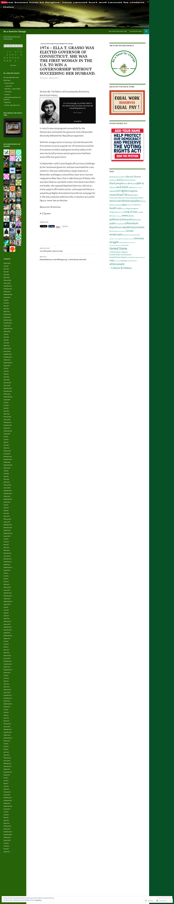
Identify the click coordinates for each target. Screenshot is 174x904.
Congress (132, 191)
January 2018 (7, 556)
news (125, 215)
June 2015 (6, 644)
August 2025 (7, 297)
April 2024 (6, 343)
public (112, 223)
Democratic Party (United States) (132, 198)
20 (4, 57)
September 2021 (8, 431)
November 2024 (8, 323)
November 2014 (8, 664)
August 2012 (7, 740)
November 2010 (8, 800)
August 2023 (7, 365)
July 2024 (6, 334)
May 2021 (6, 442)
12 (21, 51)
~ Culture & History (120, 268)
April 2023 (6, 377)
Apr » (14, 65)
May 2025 (6, 306)
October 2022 (7, 394)
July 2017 (6, 573)
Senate (130, 231)
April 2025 (6, 308)
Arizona (112, 177)
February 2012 (7, 758)
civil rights (121, 190)
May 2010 (6, 817)
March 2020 (7, 482)
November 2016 (8, 596)
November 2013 (8, 698)
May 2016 (6, 613)
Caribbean (131, 187)
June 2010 (6, 814)
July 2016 (6, 607)
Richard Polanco (122, 231)
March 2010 (7, 823)
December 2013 (7, 695)
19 (21, 54)
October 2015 (7, 632)
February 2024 (7, 348)
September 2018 (8, 533)
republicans (129, 227)
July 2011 (6, 777)
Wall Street (117, 261)
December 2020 (8, 456)
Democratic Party (115, 198)
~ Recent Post (7, 102)
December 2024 (8, 320)
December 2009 (8, 831)
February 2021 (7, 451)
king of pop (131, 211)
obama (131, 216)
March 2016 (6, 618)
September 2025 (8, 294)
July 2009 (6, 843)
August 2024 (7, 331)
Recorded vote (120, 223)
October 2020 (7, 462)
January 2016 (7, 624)
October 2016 (7, 598)
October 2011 (7, 769)
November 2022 (8, 391)
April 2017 (6, 581)
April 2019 (6, 513)
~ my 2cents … (7, 94)
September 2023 (8, 362)
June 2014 (6, 678)
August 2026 (7, 263)
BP (129, 183)
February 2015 (7, 655)
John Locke (121, 212)
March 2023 (7, 379)
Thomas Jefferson (124, 242)
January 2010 (7, 829)
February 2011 (7, 792)
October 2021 (7, 428)
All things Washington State (11, 77)
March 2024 (7, 345)
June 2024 (6, 337)
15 (10, 54)
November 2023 (8, 357)
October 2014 (7, 667)
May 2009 (6, 849)
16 (12, 54)
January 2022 (7, 419)
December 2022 (8, 388)
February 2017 (7, 587)
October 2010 (7, 803)
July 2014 (6, 675)
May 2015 (6, 647)
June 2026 (6, 269)
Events (111, 205)
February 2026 (7, 280)
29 (10, 60)
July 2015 (6, 641)
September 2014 (8, 669)
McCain (111, 216)
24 (15, 57)
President (138, 220)
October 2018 (7, 530)
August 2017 (7, 570)
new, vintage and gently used (118, 31)
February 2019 (7, 519)
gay (124, 204)
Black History (7, 80)
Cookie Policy (38, 900)
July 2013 (6, 709)
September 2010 (8, 806)
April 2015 (6, 650)
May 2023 (6, 374)
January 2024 (7, 351)
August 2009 (7, 840)
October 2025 (7, 291)
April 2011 (6, 786)
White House (132, 261)
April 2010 (6, 820)
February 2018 (7, 553)
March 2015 (7, 652)
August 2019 (7, 502)
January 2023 (7, 385)
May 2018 (6, 544)
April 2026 (6, 274)
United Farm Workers (115, 245)
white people (117, 264)
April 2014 (6, 684)
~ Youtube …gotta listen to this (12, 105)
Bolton (125, 184)
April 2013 (6, 718)
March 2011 (6, 789)
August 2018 (7, 536)
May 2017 (6, 578)
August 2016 (7, 604)
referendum (131, 223)
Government (130, 205)
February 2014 (7, 689)
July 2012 (6, 743)
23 (12, 57)
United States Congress (118, 252)
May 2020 (6, 476)
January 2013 (7, 726)
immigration (113, 212)
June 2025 (6, 303)
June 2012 (6, 746)
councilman (116, 194)
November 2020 (8, 459)
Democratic (132, 195)
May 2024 (6, 340)
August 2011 (7, 775)
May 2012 (6, 749)
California (112, 187)
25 (18, 57)
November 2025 (8, 288)
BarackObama (113, 180)
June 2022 (6, 405)
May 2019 (6, 510)
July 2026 (6, 266)
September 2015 (8, 635)
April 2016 (6, 615)
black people (116, 183)
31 (15, 60)
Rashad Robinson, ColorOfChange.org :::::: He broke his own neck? (63, 258)
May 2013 (6, 715)
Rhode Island (113, 231)
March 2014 (7, 686)
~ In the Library (8, 91)
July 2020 (6, 470)
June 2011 (6, 780)
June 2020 (6, 473)
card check (122, 187)
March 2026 (7, 277)
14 (7, 54)
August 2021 (7, 433)
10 (15, 51)
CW (125, 194)
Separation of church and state (131, 235)
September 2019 (8, 499)
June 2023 (6, 371)
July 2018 (6, 539)
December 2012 (7, 729)
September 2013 (8, 704)
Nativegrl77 (55, 78)
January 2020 (7, 487)
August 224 (7, 851)
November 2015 (8, 630)
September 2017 (8, 567)
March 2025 (7, 311)
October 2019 (7, 496)
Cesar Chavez (138, 187)
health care (115, 208)
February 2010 (7, 826)
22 (10, 57)
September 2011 (8, 772)
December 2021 (7, 422)
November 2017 (8, 561)
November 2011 (8, 766)
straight (113, 242)
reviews (140, 227)
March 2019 (6, 516)
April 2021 (6, 445)
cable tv (140, 183)
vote (111, 260)
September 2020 (8, 465)
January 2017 (7, 590)
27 (4, 60)
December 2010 (8, 797)
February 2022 (7, 416)
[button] (10, 124)
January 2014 (7, 692)
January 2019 (7, 522)
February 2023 (7, 382)
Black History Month (128, 180)
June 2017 (6, 576)
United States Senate (117, 257)
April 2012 (6, 752)
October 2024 (7, 325)
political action (118, 219)
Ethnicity (143, 201)
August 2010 (7, 809)
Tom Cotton (133, 242)
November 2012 (8, 732)
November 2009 (8, 834)
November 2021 (8, 425)
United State (125, 245)
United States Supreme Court (136, 257)
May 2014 (6, 681)
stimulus (139, 238)
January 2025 (7, 317)
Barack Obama (133, 176)
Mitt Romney (118, 216)
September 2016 (8, 601)
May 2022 (6, 408)
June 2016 (6, 610)
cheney (112, 191)
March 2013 (6, 721)
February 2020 (7, 485)
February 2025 (7, 314)
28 (7, 60)
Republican (115, 227)
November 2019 (8, 493)
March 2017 (6, 584)
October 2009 (7, 837)
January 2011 (7, 795)
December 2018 (8, 524)
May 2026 (6, 271)
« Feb (11, 65)
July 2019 (6, 505)
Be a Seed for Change (15, 31)
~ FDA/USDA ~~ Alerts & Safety (12, 89)
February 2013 (7, 723)
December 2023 (8, 354)
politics (131, 219)
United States (118, 248)
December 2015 (8, 627)
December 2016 (7, 593)
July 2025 (6, 300)
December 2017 (7, 559)
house (124, 208)
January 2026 (7, 283)
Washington (124, 261)
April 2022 (6, 411)
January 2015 (7, 658)
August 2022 (7, 399)
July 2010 (6, 812)
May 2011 (6, 783)
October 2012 (7, 735)
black (119, 180)
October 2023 (7, 360)
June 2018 (6, 541)
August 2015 (7, 638)
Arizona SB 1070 (121, 177)
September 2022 (8, 397)
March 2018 (7, 550)
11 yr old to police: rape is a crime (51, 250)
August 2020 (7, 468)
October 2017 (7, 564)
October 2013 (7, 701)
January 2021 (7, 453)
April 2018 (6, 547)
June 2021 (6, 439)
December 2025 (8, 286)
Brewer (133, 184)
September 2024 (8, 328)
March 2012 (6, 755)
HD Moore (137, 205)
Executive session (118, 205)
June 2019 (6, 507)
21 (7, 57)
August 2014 (7, 672)
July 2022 (6, 402)
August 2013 (7, 706)
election (125, 200)
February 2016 (7, 621)
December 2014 (8, 661)
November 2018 (8, 527)
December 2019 (7, 490)
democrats (115, 200)
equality (135, 200)
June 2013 (6, 712)
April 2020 (6, 479)
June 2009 (6, 846)
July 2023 (6, 368)
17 (15, 54)
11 (18, 51)
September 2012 (8, 738)
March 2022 (7, 414)
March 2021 (6, 448)
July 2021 (6, 436)
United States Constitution (120, 255)
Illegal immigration (132, 208)
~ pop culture (8, 86)
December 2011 (7, 763)
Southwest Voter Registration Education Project (121, 239)
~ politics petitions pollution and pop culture (56, 43)
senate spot (115, 234)
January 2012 (7, 760)
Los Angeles (140, 212)
